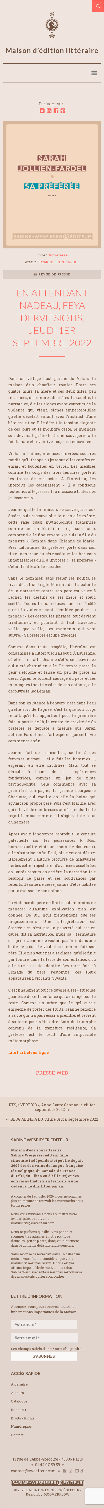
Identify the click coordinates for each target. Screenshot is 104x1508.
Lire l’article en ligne (28, 1052)
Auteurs (17, 1392)
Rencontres (20, 1409)
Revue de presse (54, 274)
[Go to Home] (47, 1485)
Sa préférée (58, 255)
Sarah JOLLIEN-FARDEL (58, 262)
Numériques (21, 1426)
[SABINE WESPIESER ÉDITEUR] (52, 35)
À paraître (19, 1384)
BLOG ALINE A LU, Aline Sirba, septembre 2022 (54, 1119)
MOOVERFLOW (56, 1494)
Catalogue (19, 1401)
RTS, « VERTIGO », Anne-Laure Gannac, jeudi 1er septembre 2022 (52, 1107)
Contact (17, 1434)
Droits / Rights (23, 1418)
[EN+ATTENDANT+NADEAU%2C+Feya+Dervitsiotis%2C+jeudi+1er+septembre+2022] (42, 111)
